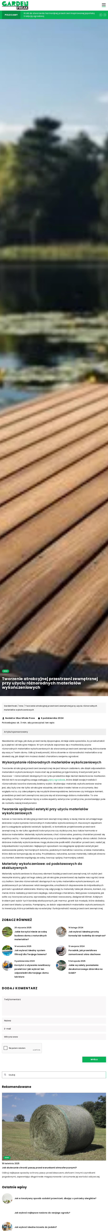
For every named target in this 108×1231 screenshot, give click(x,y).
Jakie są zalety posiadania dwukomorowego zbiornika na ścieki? (85, 969)
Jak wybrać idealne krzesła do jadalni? (35, 1227)
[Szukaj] (5, 1075)
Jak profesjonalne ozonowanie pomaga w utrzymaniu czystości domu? (57, 15)
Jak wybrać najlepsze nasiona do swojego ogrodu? (42, 1213)
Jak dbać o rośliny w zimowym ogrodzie (24, 1167)
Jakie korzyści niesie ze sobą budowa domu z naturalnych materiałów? (30, 935)
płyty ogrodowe (56, 779)
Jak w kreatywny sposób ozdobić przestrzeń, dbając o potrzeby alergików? (55, 1198)
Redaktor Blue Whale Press (20, 718)
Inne (5, 671)
